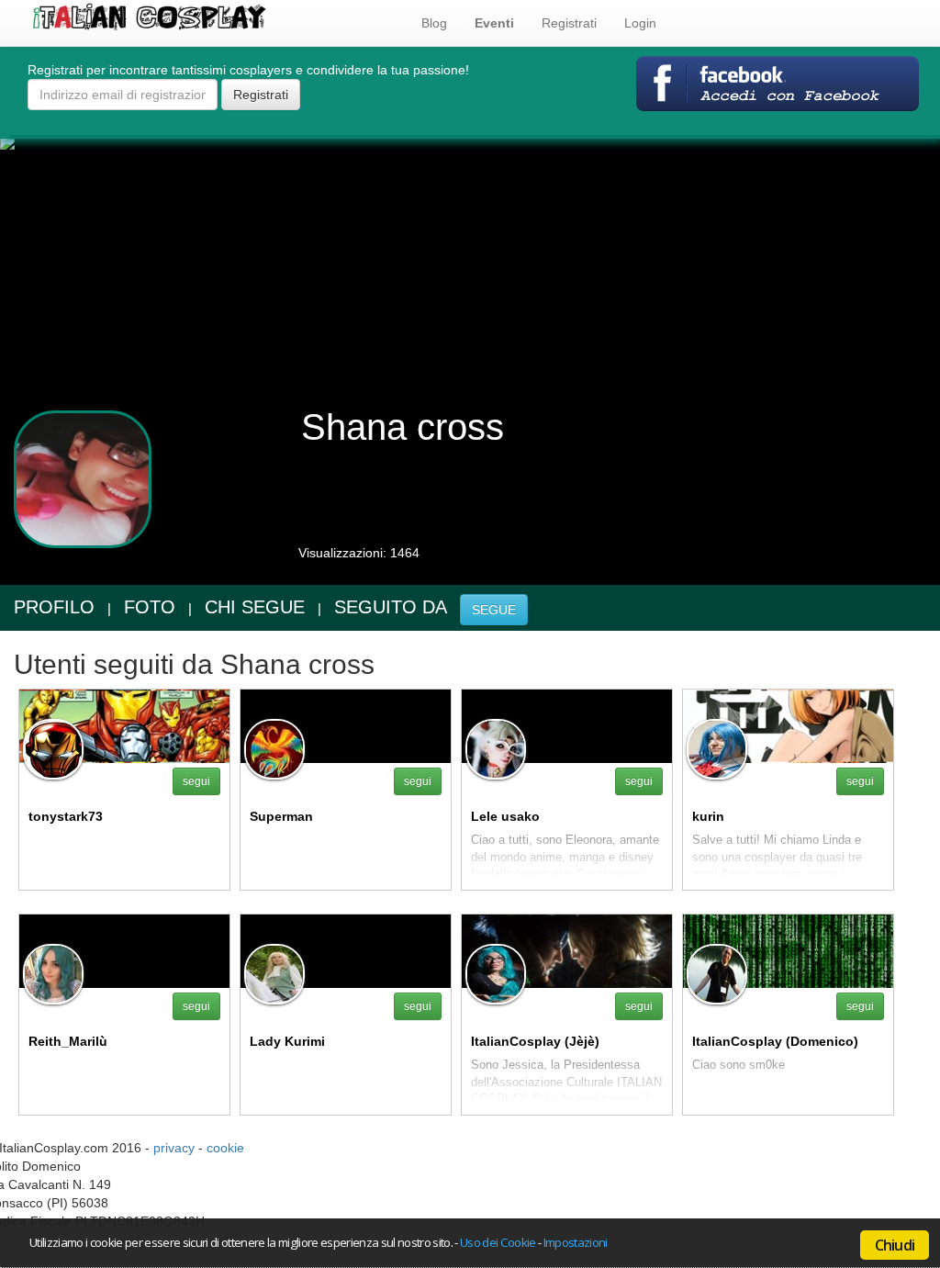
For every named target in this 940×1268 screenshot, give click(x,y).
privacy (174, 1147)
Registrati (569, 23)
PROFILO (54, 607)
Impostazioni (575, 1242)
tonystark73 (65, 816)
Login (640, 23)
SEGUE (494, 609)
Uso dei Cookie (498, 1242)
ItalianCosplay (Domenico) (775, 1041)
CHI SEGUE (255, 607)
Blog (434, 23)
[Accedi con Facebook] (777, 82)
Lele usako (505, 816)
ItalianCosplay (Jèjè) (535, 1041)
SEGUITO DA (390, 607)
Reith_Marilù (67, 1041)
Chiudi (894, 1245)
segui (196, 781)
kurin (708, 816)
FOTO (149, 607)
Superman (281, 816)
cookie (225, 1147)
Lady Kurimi (287, 1041)
